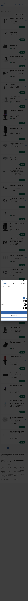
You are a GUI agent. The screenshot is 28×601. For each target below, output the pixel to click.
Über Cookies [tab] (23, 283)
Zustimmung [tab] (5, 283)
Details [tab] (14, 283)
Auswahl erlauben (14, 315)
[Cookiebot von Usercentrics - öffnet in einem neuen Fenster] (21, 281)
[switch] (25, 301)
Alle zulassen (14, 312)
